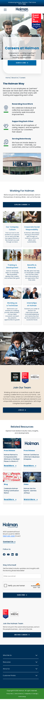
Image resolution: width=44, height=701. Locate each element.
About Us (14, 78)
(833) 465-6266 (9, 536)
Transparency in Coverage (30, 693)
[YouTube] (8, 554)
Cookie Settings (22, 696)
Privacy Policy (10, 693)
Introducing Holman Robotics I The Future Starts (22, 3)
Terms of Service (19, 693)
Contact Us (8, 541)
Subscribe (21, 595)
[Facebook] (4, 554)
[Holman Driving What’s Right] (22, 9)
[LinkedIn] (12, 554)
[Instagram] (16, 554)
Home (8, 78)
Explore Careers (20, 205)
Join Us (21, 410)
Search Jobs (21, 63)
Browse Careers (21, 635)
